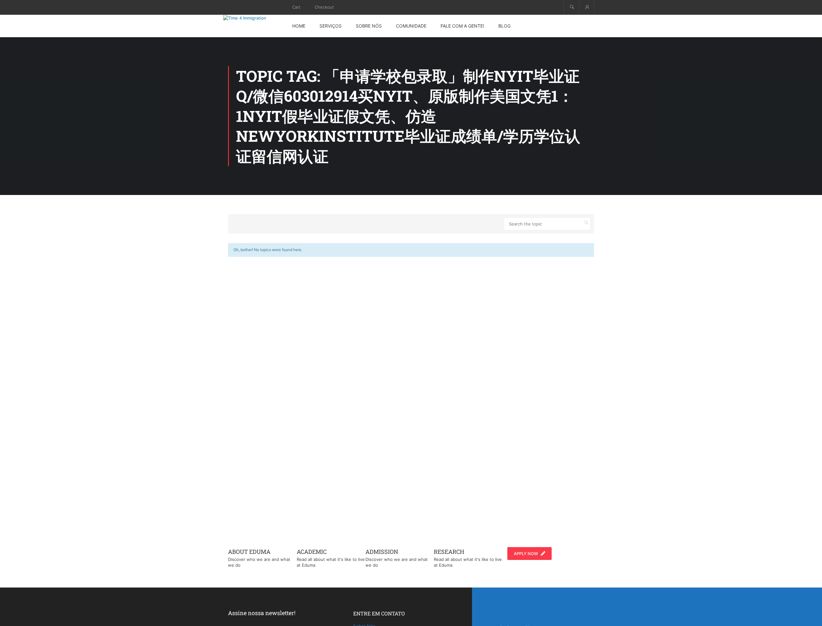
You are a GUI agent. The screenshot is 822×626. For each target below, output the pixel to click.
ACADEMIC (312, 551)
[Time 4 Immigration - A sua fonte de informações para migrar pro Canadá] (252, 18)
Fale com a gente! (462, 26)
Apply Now (526, 553)
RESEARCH (449, 551)
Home (298, 26)
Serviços (330, 26)
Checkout (324, 7)
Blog (504, 26)
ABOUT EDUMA (249, 551)
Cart (296, 7)
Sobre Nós (369, 26)
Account (586, 7)
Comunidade (411, 26)
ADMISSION (381, 551)
